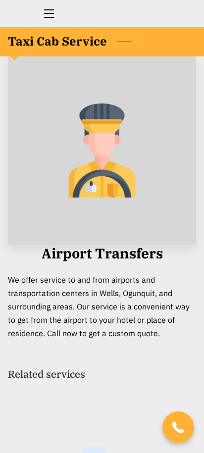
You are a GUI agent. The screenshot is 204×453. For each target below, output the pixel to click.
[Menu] (48, 13)
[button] (178, 427)
